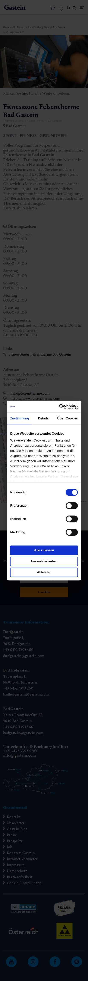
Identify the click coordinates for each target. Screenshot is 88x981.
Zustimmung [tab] (19, 418)
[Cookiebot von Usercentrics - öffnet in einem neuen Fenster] (60, 406)
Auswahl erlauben (44, 561)
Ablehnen (44, 572)
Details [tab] (43, 418)
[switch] (72, 505)
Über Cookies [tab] (67, 418)
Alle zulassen (44, 550)
